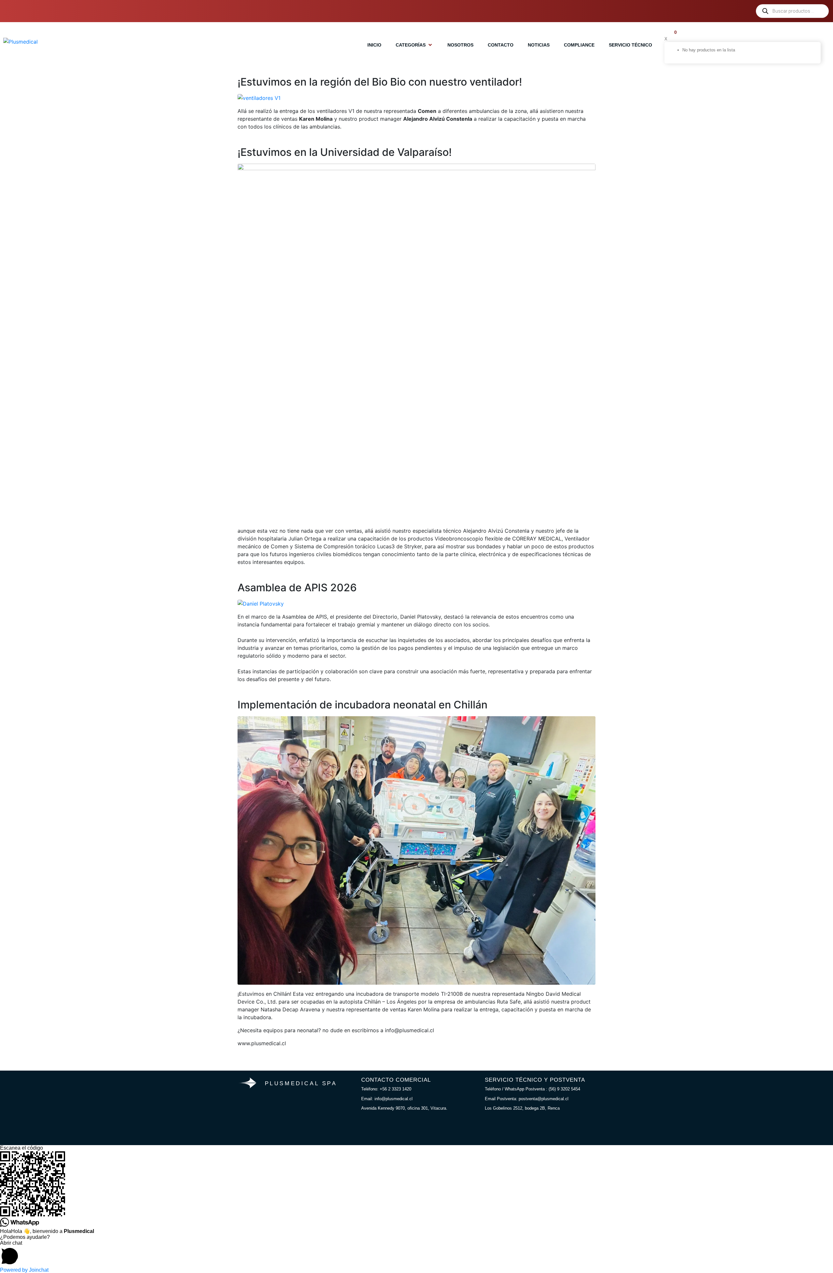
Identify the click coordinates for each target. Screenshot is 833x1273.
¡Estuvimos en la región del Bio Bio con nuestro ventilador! (380, 81)
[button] (414, 45)
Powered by (24, 1270)
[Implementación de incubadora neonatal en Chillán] (416, 850)
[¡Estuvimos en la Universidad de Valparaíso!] (416, 342)
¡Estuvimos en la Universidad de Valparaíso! (345, 152)
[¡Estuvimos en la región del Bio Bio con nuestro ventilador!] (259, 97)
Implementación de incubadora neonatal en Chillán (362, 704)
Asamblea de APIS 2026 (297, 587)
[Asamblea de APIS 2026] (261, 603)
